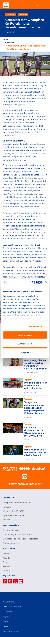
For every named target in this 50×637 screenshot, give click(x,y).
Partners (23, 14)
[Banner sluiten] (46, 282)
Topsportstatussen (11, 530)
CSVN (5, 621)
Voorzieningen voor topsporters (18, 534)
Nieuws (10, 42)
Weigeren (25, 352)
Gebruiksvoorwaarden (12, 607)
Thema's (7, 553)
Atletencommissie (11, 543)
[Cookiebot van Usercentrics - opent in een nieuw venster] (31, 282)
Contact (6, 570)
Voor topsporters (11, 525)
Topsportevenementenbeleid (17, 502)
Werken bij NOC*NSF (13, 511)
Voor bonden (9, 548)
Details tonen (35, 326)
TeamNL (6, 626)
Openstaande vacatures (14, 515)
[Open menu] (44, 5)
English (6, 616)
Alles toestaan (25, 335)
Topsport (11, 14)
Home (5, 39)
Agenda (6, 557)
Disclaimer (7, 611)
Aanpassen (23, 343)
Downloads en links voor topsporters (20, 538)
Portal (5, 562)
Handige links (9, 497)
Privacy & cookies (10, 602)
